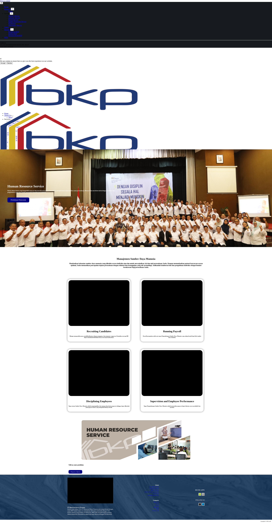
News (157, 504)
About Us (156, 502)
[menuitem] (12, 9)
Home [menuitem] (6, 7)
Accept (3, 63)
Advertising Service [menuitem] (15, 25)
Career (157, 505)
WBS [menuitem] (6, 37)
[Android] (199, 494)
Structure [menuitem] (7, 29)
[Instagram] (199, 504)
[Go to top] (1, 59)
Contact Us (155, 510)
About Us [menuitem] (7, 9)
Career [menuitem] (6, 27)
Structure (156, 507)
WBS (157, 509)
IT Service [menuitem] (12, 23)
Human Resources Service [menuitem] (17, 21)
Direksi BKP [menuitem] (12, 33)
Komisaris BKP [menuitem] (13, 32)
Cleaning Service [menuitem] (14, 17)
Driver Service (155, 490)
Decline (9, 63)
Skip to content (5, 1)
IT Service (156, 493)
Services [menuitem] (7, 13)
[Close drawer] (1, 3)
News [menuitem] (10, 11)
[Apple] (203, 494)
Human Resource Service (151, 492)
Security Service (154, 487)
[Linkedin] (203, 504)
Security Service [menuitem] (13, 16)
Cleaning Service (154, 488)
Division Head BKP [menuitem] (15, 35)
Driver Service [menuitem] (13, 19)
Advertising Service (153, 495)
